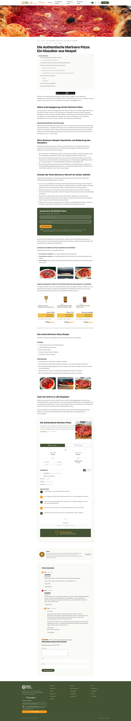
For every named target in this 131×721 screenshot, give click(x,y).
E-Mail (44, 663)
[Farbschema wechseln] (99, 2)
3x (89, 470)
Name (43, 658)
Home (38, 40)
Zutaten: (44, 78)
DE (92, 2)
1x (84, 470)
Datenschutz (101, 718)
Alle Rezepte (88, 554)
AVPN (75, 164)
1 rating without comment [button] (64, 640)
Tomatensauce (43, 183)
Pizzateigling (43, 345)
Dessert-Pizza (53, 696)
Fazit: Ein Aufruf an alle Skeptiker (48, 83)
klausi (47, 551)
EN (90, 2)
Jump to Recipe (61, 93)
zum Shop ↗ (105, 2)
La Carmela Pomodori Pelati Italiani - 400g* (83, 306)
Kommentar (45, 648)
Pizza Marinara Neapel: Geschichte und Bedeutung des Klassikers (55, 62)
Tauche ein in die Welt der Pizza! (49, 68)
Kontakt (93, 693)
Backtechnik (73, 691)
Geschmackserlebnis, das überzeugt (50, 60)
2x (87, 470)
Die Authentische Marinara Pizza (47, 86)
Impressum (93, 696)
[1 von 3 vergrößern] (54, 270)
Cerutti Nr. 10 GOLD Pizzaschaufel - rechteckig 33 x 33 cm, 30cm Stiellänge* (46, 306)
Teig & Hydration (74, 688)
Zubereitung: (45, 80)
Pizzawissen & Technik (58, 2)
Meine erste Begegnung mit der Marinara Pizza (50, 57)
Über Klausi (93, 691)
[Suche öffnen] (95, 2)
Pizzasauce (53, 347)
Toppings (52, 699)
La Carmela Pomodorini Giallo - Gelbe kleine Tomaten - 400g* (64, 306)
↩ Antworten (48, 586)
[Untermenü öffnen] (53, 2)
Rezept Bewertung (46, 645)
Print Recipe (71, 93)
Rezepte (50, 2)
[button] (40, 432)
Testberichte (73, 693)
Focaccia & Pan (53, 693)
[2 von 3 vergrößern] (71, 270)
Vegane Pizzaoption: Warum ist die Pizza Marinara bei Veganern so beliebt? (58, 73)
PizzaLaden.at (94, 688)
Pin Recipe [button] (79, 445)
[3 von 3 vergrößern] (89, 270)
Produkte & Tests (70, 2)
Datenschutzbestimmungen (48, 231)
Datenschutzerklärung (33, 706)
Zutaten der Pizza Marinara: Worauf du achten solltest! (52, 65)
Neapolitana (52, 688)
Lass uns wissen (64, 533)
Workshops (73, 696)
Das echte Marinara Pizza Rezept (47, 75)
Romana (51, 691)
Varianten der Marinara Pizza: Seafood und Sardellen (54, 70)
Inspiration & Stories (80, 2)
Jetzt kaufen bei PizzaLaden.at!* (49, 315)
